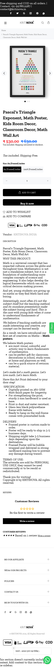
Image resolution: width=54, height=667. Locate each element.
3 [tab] (29, 101)
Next (50, 73)
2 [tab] (27, 101)
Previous (4, 73)
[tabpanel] (27, 71)
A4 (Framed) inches (12, 169)
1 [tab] (25, 101)
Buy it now (27, 203)
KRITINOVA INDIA (25, 234)
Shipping (19, 145)
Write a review (27, 521)
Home (3, 30)
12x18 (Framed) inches (33, 169)
